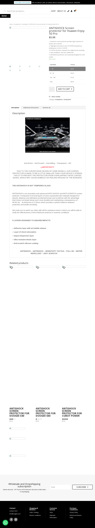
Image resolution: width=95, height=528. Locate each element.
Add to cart (64, 89)
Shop (53, 11)
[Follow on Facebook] (11, 519)
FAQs (51, 512)
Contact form (13, 511)
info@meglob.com (15, 514)
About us (61, 11)
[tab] (15, 107)
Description (15, 107)
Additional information (31, 107)
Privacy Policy (74, 512)
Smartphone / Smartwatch (21, 24)
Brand (4, 16)
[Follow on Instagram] (16, 519)
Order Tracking (34, 512)
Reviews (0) (46, 107)
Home (11, 24)
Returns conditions (35, 515)
